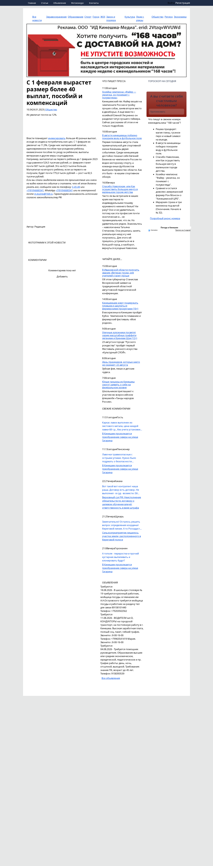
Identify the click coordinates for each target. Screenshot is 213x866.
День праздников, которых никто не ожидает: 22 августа (121, 363)
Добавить (62, 276)
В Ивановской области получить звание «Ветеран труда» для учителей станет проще (120, 272)
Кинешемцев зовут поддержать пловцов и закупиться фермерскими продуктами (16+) (120, 305)
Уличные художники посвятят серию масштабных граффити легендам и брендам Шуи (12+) (119, 335)
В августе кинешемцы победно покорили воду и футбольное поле (122, 137)
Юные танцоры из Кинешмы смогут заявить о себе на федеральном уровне (118, 384)
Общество (51, 109)
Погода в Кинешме (169, 227)
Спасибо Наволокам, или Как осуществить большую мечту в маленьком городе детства (120, 189)
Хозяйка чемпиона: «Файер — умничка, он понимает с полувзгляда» (119, 94)
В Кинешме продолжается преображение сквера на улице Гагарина (120, 437)
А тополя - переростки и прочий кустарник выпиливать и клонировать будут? (120, 557)
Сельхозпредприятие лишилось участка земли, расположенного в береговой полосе (121, 536)
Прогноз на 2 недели (182, 230)
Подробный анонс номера (165, 218)
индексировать (56, 138)
